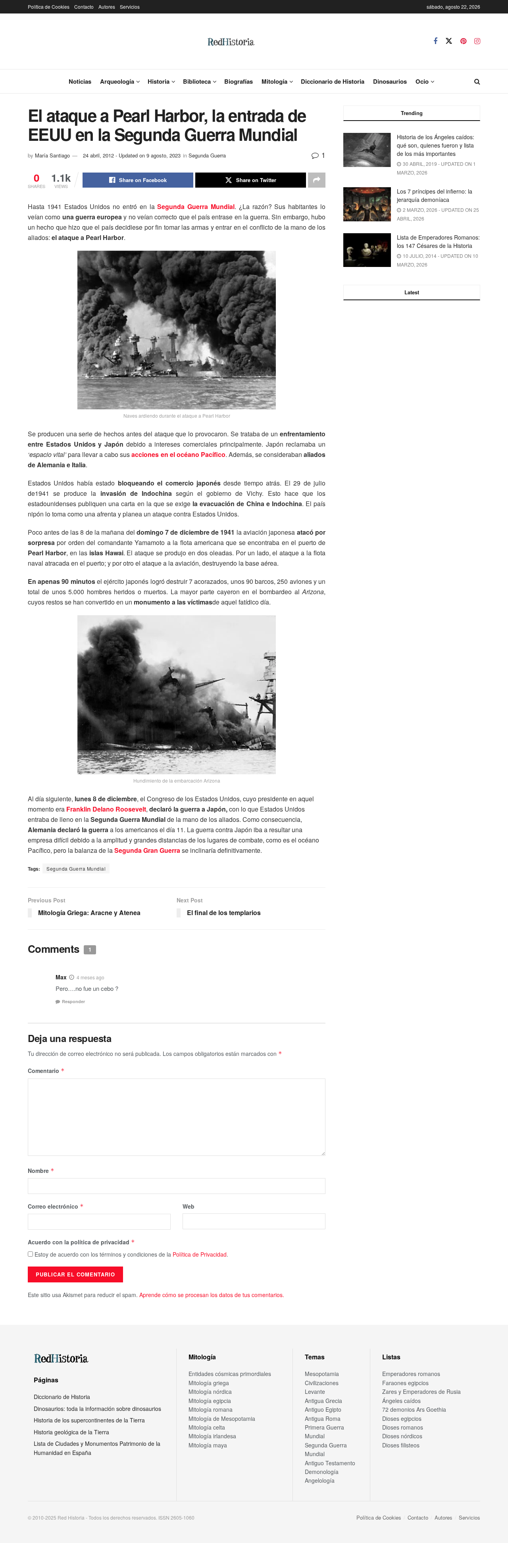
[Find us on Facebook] (435, 41)
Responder (73, 1001)
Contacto (84, 6)
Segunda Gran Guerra (147, 850)
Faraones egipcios (405, 1383)
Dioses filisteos (400, 1445)
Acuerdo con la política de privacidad (81, 1242)
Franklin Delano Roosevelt (106, 809)
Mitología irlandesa (212, 1436)
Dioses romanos (402, 1427)
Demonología (322, 1472)
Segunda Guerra (207, 155)
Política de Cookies (48, 6)
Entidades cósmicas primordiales (230, 1374)
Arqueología (117, 81)
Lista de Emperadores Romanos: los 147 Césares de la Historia (438, 241)
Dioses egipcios (401, 1418)
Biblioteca (197, 81)
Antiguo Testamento (330, 1463)
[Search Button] (477, 81)
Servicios (130, 6)
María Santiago (52, 155)
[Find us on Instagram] (477, 41)
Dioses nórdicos (402, 1436)
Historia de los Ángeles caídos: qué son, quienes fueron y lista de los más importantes (435, 145)
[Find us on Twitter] (448, 41)
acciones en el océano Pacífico (178, 454)
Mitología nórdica (210, 1391)
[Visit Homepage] (230, 41)
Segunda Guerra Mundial (196, 206)
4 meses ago (90, 977)
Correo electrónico (56, 1206)
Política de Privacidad (200, 1254)
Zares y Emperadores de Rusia (421, 1391)
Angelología (320, 1480)
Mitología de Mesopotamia (222, 1418)
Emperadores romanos (411, 1374)
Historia (158, 81)
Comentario (46, 1071)
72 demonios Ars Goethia (414, 1409)
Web (188, 1206)
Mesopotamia (322, 1374)
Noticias (80, 81)
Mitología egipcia (210, 1401)
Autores (106, 6)
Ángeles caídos (401, 1401)
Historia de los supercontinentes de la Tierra (89, 1420)
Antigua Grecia (323, 1401)
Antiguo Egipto (323, 1409)
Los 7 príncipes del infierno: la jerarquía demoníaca (434, 195)
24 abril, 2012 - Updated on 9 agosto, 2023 (132, 155)
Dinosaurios (390, 81)
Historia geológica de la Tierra (71, 1432)
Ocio (422, 81)
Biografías (238, 81)
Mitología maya (208, 1445)
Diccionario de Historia (332, 81)
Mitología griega (209, 1383)
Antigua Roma (323, 1418)
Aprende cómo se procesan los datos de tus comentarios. (211, 1295)
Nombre (41, 1171)
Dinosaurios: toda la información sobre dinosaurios (97, 1408)
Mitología (274, 81)
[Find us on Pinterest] (463, 41)
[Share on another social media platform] (316, 180)
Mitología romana (211, 1409)
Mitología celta (207, 1427)
